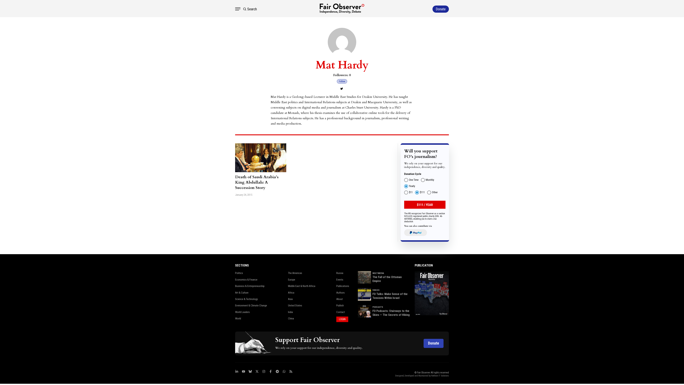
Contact (340, 312)
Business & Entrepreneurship (250, 286)
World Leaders (242, 312)
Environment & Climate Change (251, 305)
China (291, 318)
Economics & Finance (246, 279)
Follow (342, 81)
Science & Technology (246, 299)
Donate (433, 343)
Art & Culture (241, 292)
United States (295, 305)
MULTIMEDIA (378, 273)
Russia (339, 273)
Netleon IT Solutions (440, 375)
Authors (340, 292)
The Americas (295, 273)
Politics (239, 273)
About (339, 299)
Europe (291, 279)
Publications (342, 286)
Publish (340, 305)
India (290, 312)
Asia (290, 299)
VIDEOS (375, 290)
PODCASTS (377, 307)
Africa (291, 292)
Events (339, 279)
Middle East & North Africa (301, 286)
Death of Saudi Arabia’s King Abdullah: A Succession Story (257, 182)
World (238, 318)
